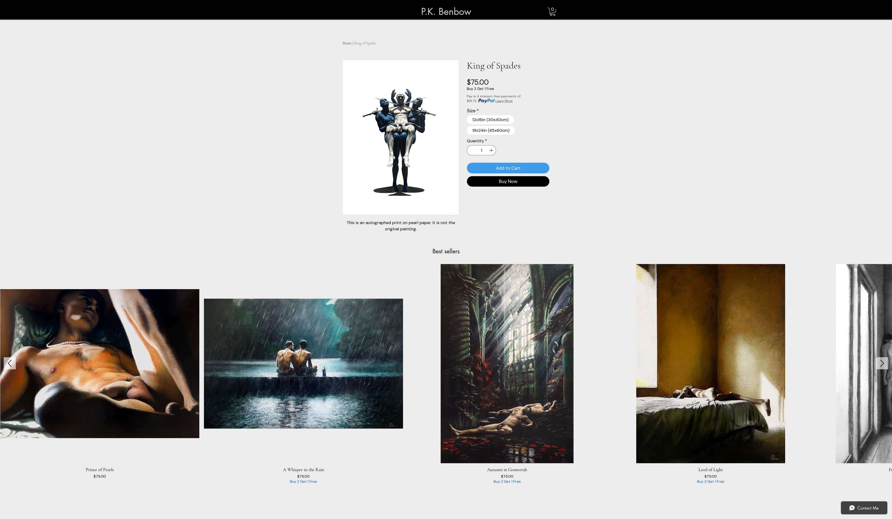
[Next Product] (882, 363)
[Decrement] (471, 150)
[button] (553, 12)
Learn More (504, 101)
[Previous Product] (10, 363)
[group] (446, 374)
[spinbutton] (481, 150)
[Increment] (491, 150)
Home (347, 43)
